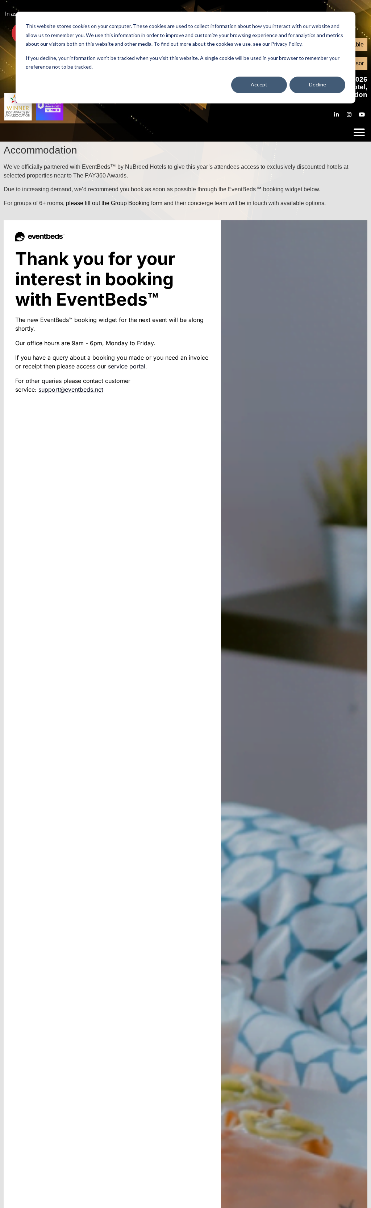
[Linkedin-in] (336, 114)
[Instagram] (349, 114)
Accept (259, 84)
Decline (317, 84)
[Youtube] (362, 114)
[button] (359, 132)
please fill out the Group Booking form (114, 203)
